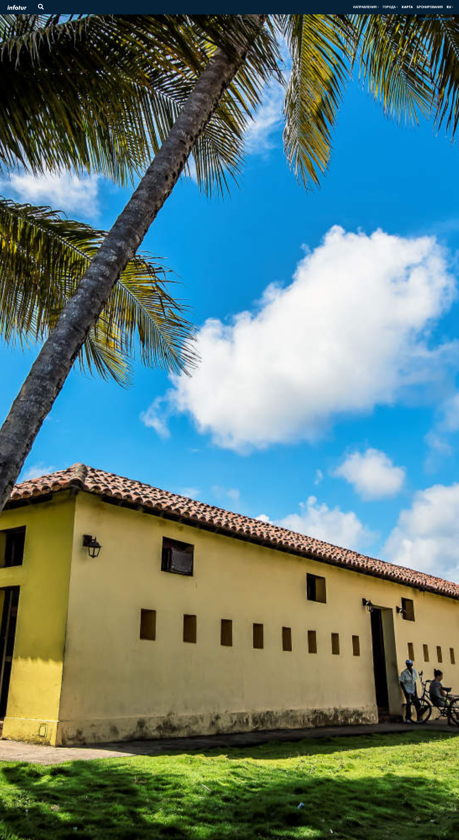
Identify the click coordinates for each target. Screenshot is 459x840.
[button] (366, 7)
